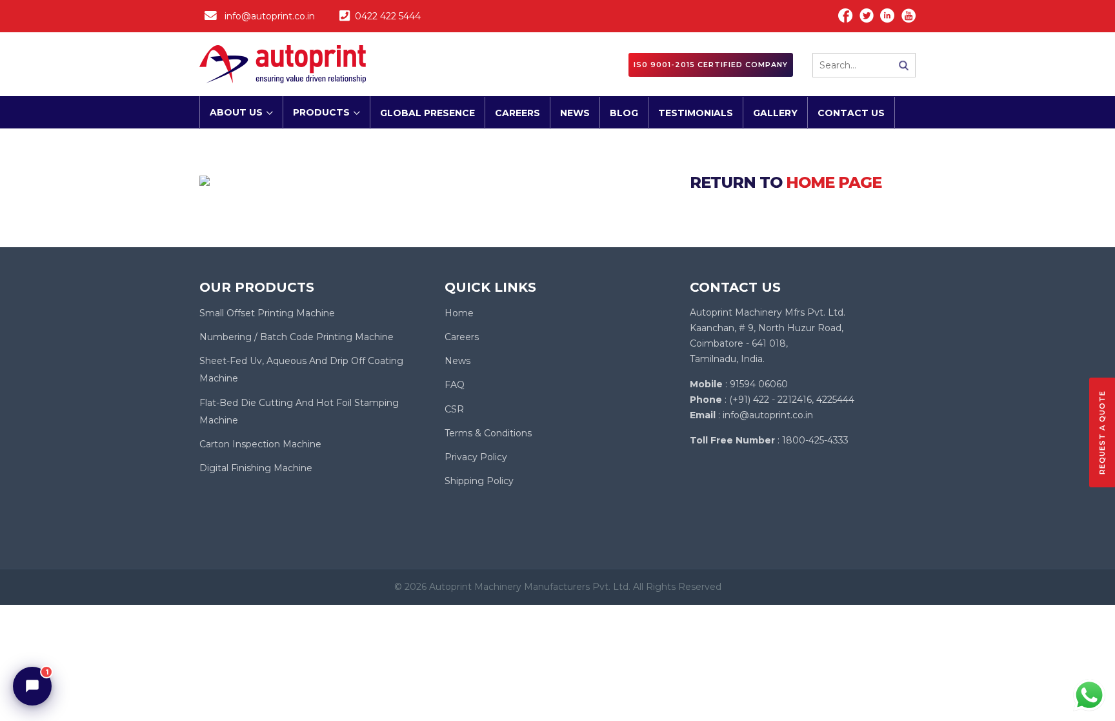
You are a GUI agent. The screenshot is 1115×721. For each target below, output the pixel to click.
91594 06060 (759, 384)
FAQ (455, 385)
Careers (517, 113)
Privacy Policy (476, 457)
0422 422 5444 (388, 16)
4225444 (835, 399)
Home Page (833, 182)
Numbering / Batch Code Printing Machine (296, 337)
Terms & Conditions (488, 433)
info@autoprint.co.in (270, 16)
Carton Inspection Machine (260, 444)
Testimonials (695, 113)
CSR (454, 409)
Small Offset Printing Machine (267, 313)
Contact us (851, 113)
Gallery (775, 113)
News (575, 113)
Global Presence (427, 113)
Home (459, 313)
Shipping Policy (479, 481)
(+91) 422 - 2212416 (770, 399)
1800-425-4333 (815, 440)
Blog (624, 113)
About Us (236, 112)
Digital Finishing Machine (255, 468)
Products (321, 112)
